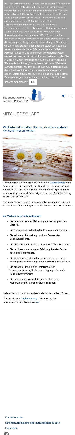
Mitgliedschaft (57, 182)
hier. (37, 302)
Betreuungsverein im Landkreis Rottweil (25, 95)
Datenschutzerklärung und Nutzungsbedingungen (32, 422)
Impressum (11, 428)
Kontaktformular (14, 417)
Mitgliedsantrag (29, 298)
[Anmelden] (64, 93)
